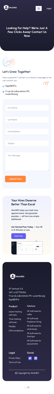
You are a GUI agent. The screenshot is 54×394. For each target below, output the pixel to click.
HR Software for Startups (34, 335)
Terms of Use (15, 362)
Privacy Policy (14, 358)
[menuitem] (27, 387)
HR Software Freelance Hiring (34, 320)
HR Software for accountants (34, 342)
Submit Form (15, 179)
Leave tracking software (15, 313)
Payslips (12, 326)
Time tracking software (15, 320)
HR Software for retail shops (34, 327)
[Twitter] (30, 358)
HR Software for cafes (34, 313)
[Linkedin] (36, 358)
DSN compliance (16, 330)
